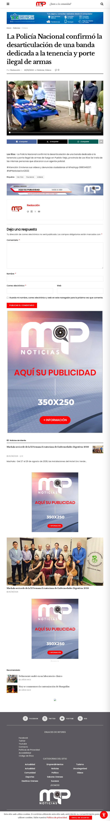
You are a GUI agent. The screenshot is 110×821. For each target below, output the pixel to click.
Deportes (30, 776)
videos (40, 177)
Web (59, 285)
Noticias (16, 28)
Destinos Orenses (30, 781)
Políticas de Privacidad (29, 749)
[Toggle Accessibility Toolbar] (104, 815)
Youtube (23, 743)
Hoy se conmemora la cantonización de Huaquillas (44, 686)
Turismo (80, 764)
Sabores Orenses (55, 776)
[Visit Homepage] (55, 4)
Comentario (13, 240)
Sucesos (30, 177)
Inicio (9, 28)
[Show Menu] (8, 4)
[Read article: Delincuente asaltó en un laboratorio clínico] (12, 678)
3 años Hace (25, 690)
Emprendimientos (55, 764)
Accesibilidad (25, 753)
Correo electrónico (16, 285)
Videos (25, 28)
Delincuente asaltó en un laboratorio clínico (40, 676)
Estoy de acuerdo (80, 817)
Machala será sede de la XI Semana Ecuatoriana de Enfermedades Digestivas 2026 (48, 447)
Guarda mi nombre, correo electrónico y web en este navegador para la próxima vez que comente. (56, 297)
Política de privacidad (57, 817)
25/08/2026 (13, 456)
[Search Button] (102, 4)
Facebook (23, 738)
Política (55, 772)
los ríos (20, 177)
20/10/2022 (29, 70)
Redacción (15, 70)
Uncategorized (80, 768)
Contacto (23, 747)
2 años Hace (25, 679)
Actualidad (14, 583)
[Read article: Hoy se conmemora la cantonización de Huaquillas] (12, 689)
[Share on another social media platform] (101, 141)
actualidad (30, 764)
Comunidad (30, 772)
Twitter (22, 740)
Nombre (11, 273)
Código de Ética (26, 755)
